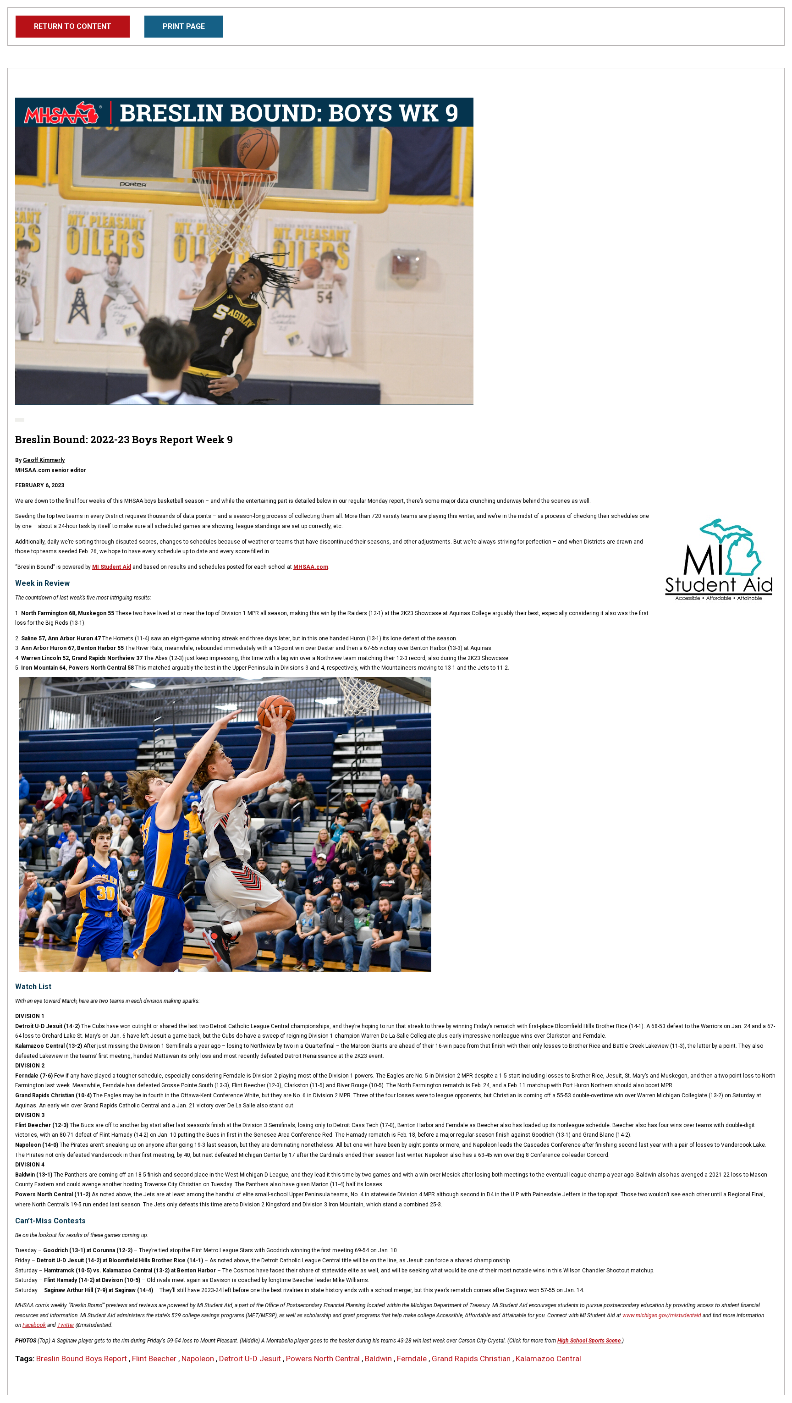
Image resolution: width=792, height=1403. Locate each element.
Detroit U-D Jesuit (251, 1358)
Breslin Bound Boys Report (82, 1358)
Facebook (34, 1325)
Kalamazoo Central (548, 1358)
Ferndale (413, 1358)
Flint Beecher (155, 1358)
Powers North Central (324, 1358)
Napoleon (199, 1358)
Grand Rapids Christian (472, 1358)
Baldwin (379, 1358)
